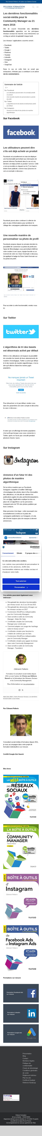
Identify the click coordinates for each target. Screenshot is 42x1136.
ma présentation (28, 684)
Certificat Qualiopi (29, 1080)
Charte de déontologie (30, 1068)
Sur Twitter (8, 101)
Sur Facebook (9, 90)
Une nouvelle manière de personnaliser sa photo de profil (21, 98)
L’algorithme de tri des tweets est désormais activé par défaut (21, 105)
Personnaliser (20, 587)
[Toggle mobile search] (33, 7)
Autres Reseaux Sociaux (21, 697)
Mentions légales (28, 1061)
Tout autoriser (21, 581)
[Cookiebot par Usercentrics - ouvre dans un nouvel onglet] (30, 547)
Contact (25, 1058)
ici (4, 308)
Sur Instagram (9, 108)
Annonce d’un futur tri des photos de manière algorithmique (20, 111)
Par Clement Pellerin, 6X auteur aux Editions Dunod (21, 1)
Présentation (27, 1053)
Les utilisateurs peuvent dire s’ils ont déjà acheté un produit (21, 94)
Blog (24, 1056)
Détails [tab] (19, 553)
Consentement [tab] (8, 553)
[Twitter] (22, 690)
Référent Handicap (29, 1083)
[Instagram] (19, 690)
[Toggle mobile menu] (38, 7)
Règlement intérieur (29, 1075)
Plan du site (27, 1078)
